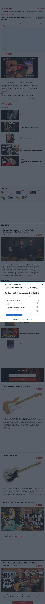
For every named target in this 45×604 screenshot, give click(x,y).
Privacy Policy (29, 319)
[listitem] (22, 300)
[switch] (37, 303)
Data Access (22, 319)
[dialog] (22, 302)
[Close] (43, 285)
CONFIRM (14, 315)
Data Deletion (15, 319)
